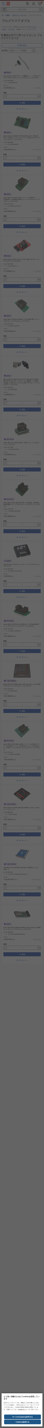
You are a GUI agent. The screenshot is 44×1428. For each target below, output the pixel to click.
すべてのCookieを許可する (22, 1417)
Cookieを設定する (22, 1422)
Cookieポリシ (22, 1409)
